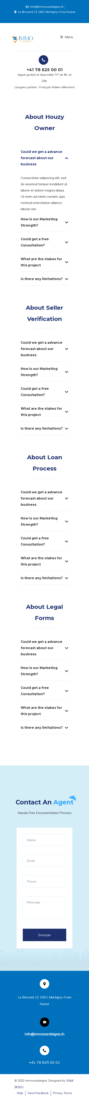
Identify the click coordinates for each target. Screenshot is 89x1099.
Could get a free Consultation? (35, 242)
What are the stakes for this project (41, 262)
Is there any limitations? (42, 279)
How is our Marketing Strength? (39, 222)
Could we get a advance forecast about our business (41, 158)
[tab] (44, 160)
